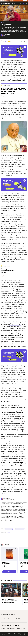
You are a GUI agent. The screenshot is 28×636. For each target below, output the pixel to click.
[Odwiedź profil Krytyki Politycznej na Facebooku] (8, 625)
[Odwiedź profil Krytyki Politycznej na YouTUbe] (16, 625)
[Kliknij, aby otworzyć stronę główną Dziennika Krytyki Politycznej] (14, 634)
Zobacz (9, 571)
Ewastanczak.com (21, 630)
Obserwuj (19, 634)
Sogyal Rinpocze (5, 420)
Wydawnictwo (9, 634)
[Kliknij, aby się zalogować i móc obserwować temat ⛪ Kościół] (12, 529)
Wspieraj (3, 634)
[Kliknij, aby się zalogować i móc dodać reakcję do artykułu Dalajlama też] (9, 41)
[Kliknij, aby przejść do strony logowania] (26, 3)
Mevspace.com (11, 630)
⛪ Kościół (8, 528)
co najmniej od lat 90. (15, 324)
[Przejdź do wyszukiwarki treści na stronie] (21, 3)
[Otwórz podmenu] (26, 619)
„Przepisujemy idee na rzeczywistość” (10, 619)
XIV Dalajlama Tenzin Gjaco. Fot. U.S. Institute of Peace (1, 19)
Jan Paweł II (11, 321)
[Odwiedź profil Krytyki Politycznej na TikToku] (13, 625)
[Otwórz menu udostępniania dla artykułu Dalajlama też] (5, 41)
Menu (25, 634)
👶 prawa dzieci (19, 528)
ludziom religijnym (10, 157)
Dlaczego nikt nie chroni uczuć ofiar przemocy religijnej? (13, 269)
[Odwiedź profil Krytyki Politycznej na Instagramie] (11, 625)
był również (20, 418)
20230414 (8, 532)
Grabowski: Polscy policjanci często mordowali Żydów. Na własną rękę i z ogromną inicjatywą (13, 89)
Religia (3, 22)
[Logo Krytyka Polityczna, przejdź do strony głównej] (8, 3)
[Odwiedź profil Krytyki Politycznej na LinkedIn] (19, 625)
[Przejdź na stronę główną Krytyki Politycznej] (8, 614)
